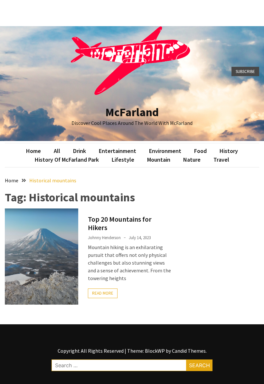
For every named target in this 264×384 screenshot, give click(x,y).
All (57, 151)
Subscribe (245, 71)
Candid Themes (189, 351)
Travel (221, 159)
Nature (192, 159)
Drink (79, 151)
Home (33, 151)
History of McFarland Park (67, 159)
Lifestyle (123, 159)
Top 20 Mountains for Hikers (120, 223)
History (229, 151)
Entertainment (117, 151)
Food (200, 151)
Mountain (158, 159)
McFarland (132, 112)
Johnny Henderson (104, 237)
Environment (165, 151)
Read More (102, 293)
